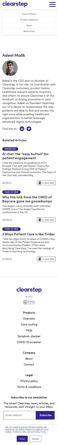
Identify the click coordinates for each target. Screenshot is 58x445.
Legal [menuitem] (29, 375)
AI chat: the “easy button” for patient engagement (25, 156)
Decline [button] (35, 438)
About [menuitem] (29, 358)
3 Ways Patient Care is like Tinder (28, 234)
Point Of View (29, 14)
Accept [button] (22, 438)
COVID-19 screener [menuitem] (29, 342)
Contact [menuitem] (29, 364)
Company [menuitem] (29, 352)
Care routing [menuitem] (29, 324)
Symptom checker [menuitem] (29, 336)
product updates (29, 19)
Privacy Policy (40, 432)
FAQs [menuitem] (29, 330)
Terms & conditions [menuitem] (29, 387)
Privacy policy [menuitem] (29, 381)
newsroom (29, 31)
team (29, 25)
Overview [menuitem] (29, 318)
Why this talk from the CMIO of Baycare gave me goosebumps (27, 199)
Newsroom (10, 149)
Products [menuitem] (29, 312)
